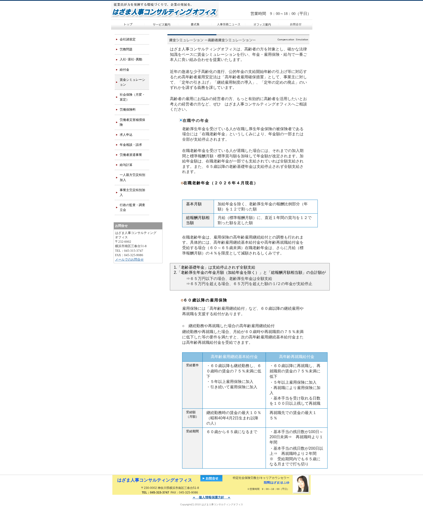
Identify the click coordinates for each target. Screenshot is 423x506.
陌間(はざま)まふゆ (276, 482)
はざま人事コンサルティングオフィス (154, 480)
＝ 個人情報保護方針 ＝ (211, 497)
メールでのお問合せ (129, 259)
